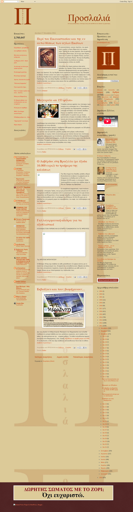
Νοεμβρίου (104, 331)
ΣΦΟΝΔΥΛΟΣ (20, 226)
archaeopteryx (20, 268)
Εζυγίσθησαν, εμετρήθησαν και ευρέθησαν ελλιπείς (112, 206)
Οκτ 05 (105, 435)
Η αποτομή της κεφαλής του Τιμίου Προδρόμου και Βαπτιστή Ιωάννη (23, 182)
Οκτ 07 (105, 430)
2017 (101, 308)
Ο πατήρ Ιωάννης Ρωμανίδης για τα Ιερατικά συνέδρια (111, 169)
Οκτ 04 (105, 438)
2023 (101, 294)
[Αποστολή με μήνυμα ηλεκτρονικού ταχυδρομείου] (78, 88)
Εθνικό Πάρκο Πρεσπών (23, 246)
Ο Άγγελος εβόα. (111, 195)
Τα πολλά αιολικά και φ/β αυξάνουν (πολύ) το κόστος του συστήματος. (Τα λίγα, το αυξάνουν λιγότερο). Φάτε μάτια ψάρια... (23, 274)
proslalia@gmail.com (103, 42)
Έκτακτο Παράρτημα (23, 219)
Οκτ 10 (105, 421)
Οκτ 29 (105, 342)
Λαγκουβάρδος (102, 103)
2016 (101, 311)
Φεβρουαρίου (105, 471)
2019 (101, 302)
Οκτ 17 (105, 376)
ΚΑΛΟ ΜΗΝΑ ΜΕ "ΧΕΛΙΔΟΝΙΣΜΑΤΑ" (21, 299)
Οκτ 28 (105, 345)
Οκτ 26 (105, 351)
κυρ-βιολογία (20, 244)
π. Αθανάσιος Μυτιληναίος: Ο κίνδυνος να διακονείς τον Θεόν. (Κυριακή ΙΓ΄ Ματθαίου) (23, 173)
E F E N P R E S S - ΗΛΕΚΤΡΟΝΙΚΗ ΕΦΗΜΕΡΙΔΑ (22, 158)
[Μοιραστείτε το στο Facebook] (84, 88)
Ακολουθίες (111, 90)
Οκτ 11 (105, 418)
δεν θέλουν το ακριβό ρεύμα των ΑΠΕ (77, 338)
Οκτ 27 (105, 348)
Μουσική (116, 103)
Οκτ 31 (105, 336)
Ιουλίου (103, 456)
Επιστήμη (100, 101)
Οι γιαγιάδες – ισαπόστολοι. (20, 240)
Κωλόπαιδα (19, 305)
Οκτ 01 (105, 447)
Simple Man (20, 303)
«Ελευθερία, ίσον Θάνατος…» (107, 222)
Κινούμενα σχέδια (112, 101)
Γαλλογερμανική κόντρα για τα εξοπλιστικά (110, 394)
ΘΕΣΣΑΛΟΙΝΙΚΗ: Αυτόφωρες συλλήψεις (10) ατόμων (22, 163)
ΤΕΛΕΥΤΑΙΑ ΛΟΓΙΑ (21, 264)
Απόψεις (100, 92)
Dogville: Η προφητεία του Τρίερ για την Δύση (22, 203)
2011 (101, 326)
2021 (101, 297)
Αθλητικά (99, 90)
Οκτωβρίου (104, 334)
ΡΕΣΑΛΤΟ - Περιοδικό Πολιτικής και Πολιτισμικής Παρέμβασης (23, 190)
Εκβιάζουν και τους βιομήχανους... (61, 289)
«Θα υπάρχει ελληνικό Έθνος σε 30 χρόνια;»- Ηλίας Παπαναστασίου (22, 195)
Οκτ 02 (105, 444)
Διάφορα (44, 90)
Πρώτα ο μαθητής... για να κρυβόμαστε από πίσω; (106, 246)
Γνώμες (116, 95)
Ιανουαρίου (104, 474)
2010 (101, 477)
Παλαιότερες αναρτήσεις (83, 357)
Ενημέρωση (108, 99)
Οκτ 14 (105, 409)
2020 (101, 300)
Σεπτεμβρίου (105, 451)
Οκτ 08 (105, 427)
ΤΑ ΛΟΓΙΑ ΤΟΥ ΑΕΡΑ (23, 238)
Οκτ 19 (105, 371)
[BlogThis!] (80, 88)
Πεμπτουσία (20, 179)
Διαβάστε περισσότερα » (44, 83)
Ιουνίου (103, 459)
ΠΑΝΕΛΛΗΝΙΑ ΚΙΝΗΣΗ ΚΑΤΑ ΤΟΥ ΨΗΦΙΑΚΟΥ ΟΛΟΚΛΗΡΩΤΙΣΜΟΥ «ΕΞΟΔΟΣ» (22, 213)
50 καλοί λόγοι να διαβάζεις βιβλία (21, 221)
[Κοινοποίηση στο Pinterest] (86, 88)
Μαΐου (103, 462)
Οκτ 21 (105, 365)
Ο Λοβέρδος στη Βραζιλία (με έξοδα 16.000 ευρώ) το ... (110, 389)
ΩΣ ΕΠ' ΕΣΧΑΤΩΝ (111, 184)
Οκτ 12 (105, 415)
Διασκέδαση (105, 97)
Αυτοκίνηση (107, 95)
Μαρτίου (103, 468)
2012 (101, 323)
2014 (101, 317)
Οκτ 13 (105, 412)
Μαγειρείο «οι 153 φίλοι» (55, 100)
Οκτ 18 (105, 374)
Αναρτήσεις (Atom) (48, 361)
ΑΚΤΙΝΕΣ (19, 169)
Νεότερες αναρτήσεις (43, 357)
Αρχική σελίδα (62, 357)
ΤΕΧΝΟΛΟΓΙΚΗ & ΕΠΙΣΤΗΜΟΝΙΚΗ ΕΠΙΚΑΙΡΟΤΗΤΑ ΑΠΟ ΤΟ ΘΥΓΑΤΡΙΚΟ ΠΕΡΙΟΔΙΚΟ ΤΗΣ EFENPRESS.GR (23, 231)
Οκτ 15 (105, 407)
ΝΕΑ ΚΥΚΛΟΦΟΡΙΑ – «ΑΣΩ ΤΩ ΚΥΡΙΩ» (22, 253)
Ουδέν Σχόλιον (21, 281)
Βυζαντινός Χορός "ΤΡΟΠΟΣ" (22, 250)
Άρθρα (44, 152)
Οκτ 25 (105, 353)
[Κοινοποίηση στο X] (82, 88)
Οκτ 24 (105, 356)
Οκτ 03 (105, 441)
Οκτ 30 (105, 339)
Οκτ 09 (105, 424)
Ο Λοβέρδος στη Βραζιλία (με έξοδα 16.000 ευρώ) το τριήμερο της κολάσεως (62, 165)
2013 (101, 320)
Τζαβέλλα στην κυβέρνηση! (106, 234)
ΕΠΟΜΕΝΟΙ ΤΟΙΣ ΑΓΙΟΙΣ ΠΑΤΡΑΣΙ (21, 208)
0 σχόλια (68, 88)
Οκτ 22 (105, 362)
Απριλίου (104, 465)
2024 (101, 291)
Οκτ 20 (105, 368)
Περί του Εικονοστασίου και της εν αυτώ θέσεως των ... (110, 380)
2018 (101, 305)
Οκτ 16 (105, 404)
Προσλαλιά (103, 105)
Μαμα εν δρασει (21, 296)
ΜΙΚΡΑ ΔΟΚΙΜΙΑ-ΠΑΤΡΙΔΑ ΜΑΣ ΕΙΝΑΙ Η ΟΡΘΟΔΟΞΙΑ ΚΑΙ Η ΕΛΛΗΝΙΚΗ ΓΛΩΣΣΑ (23, 260)
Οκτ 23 (105, 359)
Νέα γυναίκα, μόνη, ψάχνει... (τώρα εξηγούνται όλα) (112, 140)
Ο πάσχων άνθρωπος (103, 156)
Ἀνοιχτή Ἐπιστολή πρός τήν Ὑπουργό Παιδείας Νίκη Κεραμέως (23, 291)
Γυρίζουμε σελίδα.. (21, 283)
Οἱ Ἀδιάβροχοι (21, 201)
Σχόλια (112, 105)
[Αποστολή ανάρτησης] (74, 88)
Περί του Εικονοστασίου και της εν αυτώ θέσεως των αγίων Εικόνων (61, 41)
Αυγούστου (104, 454)
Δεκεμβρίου (104, 328)
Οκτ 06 (105, 433)
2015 (101, 314)
